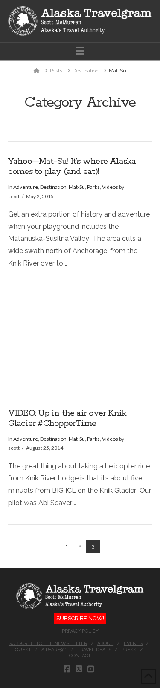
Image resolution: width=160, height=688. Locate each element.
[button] (80, 51)
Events (133, 643)
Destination (53, 187)
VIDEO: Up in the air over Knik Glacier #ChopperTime (67, 418)
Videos (110, 187)
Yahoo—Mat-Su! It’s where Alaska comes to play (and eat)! (72, 166)
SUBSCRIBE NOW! (80, 618)
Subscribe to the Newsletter (48, 643)
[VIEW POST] (80, 346)
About (105, 643)
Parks (93, 187)
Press (128, 650)
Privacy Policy (80, 631)
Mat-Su (77, 187)
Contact (80, 656)
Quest (23, 650)
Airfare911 (54, 650)
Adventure (25, 187)
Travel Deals (94, 650)
